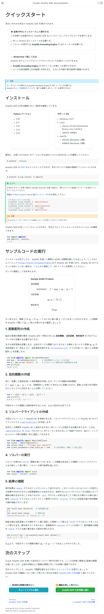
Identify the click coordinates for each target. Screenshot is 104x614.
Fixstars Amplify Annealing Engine (34, 263)
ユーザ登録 (19, 88)
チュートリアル (63, 569)
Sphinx (15, 611)
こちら (37, 266)
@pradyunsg (26, 611)
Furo (34, 611)
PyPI (23, 167)
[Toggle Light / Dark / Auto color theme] (98, 3)
